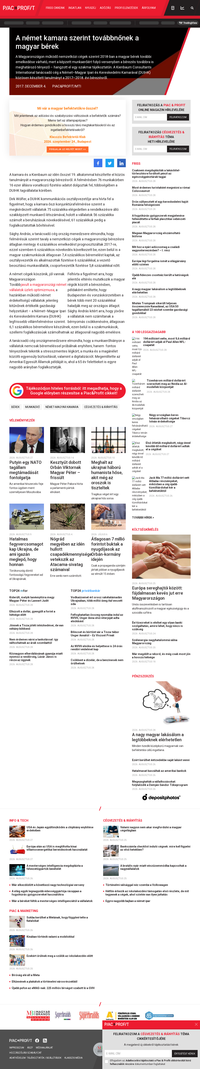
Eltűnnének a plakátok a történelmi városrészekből (44, 981)
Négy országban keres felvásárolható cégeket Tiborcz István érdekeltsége (169, 418)
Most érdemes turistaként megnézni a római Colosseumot (161, 189)
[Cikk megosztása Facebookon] (98, 163)
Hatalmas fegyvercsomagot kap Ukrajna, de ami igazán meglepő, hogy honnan (26, 552)
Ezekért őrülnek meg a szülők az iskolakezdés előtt (60, 955)
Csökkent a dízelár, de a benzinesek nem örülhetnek (97, 661)
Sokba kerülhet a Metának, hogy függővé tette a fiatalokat (57, 919)
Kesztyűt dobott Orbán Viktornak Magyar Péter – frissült (65, 470)
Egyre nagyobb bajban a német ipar (127, 901)
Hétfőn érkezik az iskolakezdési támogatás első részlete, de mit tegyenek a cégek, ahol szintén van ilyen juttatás (147, 893)
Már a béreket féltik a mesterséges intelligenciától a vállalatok (52, 901)
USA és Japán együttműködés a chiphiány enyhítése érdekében (60, 829)
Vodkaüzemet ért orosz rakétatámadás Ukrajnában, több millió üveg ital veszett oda (96, 601)
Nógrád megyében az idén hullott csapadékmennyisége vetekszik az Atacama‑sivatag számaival (71, 554)
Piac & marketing (23, 911)
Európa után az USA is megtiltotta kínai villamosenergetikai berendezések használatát (57, 848)
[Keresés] (192, 8)
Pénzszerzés (143, 676)
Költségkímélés (145, 529)
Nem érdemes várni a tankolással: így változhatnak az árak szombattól (33, 641)
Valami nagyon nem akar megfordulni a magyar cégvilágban (151, 829)
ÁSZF (30, 1047)
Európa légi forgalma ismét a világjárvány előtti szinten (159, 263)
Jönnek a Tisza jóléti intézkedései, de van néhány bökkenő (36, 627)
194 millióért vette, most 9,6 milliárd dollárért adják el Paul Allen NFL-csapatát (166, 342)
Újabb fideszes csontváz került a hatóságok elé (160, 276)
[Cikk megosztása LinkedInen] (121, 163)
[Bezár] (196, 1024)
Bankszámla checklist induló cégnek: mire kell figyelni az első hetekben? (155, 848)
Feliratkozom (178, 117)
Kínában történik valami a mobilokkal (51, 936)
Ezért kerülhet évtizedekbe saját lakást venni (161, 760)
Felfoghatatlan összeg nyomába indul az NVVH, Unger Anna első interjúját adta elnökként (97, 618)
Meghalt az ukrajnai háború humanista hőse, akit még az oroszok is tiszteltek (107, 475)
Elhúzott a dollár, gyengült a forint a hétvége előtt (32, 613)
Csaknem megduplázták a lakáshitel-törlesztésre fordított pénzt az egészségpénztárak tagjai (156, 174)
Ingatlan (75, 7)
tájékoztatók (35, 1057)
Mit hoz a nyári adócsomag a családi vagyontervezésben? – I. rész (156, 248)
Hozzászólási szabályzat (25, 1052)
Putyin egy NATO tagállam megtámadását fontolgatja (25, 470)
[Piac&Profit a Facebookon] (37, 1040)
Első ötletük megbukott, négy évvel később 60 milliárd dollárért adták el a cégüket (168, 446)
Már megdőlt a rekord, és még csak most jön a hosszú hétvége (161, 655)
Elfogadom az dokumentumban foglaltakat (150, 1062)
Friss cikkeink (55, 7)
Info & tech (18, 820)
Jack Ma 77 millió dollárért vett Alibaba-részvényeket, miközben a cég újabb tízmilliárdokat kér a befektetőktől (169, 484)
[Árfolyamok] (182, 8)
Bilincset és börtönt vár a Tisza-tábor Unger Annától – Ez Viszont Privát (95, 633)
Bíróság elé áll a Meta (26, 975)
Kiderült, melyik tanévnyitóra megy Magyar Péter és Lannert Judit (31, 599)
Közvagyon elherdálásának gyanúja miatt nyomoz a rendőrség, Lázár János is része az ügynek (36, 657)
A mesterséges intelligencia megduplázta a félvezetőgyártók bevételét (55, 867)
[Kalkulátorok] (172, 8)
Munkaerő (32, 407)
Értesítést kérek (184, 1053)
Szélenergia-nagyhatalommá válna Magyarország (154, 641)
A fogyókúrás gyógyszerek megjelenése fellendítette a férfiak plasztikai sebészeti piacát (159, 219)
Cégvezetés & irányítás (101, 407)
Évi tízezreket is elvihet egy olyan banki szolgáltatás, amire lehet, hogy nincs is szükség (157, 626)
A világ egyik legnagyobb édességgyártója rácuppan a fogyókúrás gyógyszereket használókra (46, 893)
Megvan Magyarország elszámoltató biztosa (156, 235)
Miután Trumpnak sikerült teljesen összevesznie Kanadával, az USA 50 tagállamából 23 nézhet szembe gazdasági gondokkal (160, 308)
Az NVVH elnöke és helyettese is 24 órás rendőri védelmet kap (96, 648)
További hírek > (143, 517)
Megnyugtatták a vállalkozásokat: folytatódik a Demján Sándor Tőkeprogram (160, 783)
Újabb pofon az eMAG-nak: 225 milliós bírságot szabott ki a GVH (53, 988)
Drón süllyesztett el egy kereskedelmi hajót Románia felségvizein (160, 203)
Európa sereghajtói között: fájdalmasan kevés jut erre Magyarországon (157, 593)
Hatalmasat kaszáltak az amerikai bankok (159, 770)
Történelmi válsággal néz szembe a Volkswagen (136, 884)
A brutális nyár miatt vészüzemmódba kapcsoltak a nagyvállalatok (153, 867)
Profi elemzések (126, 7)
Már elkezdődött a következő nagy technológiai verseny (48, 884)
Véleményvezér (22, 420)
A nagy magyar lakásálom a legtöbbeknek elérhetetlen (159, 291)
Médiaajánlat (44, 1047)
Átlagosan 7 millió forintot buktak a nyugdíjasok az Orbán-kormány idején (108, 549)
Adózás (105, 7)
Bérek (15, 407)
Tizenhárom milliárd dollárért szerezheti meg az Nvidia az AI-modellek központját (167, 384)
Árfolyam (149, 7)
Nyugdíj (90, 7)
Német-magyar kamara (62, 407)
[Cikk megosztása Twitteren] (109, 163)
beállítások (53, 1057)
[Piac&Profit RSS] (45, 1040)
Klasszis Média (73, 1057)
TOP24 (18, 591)
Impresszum (16, 1047)
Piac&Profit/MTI (66, 86)
